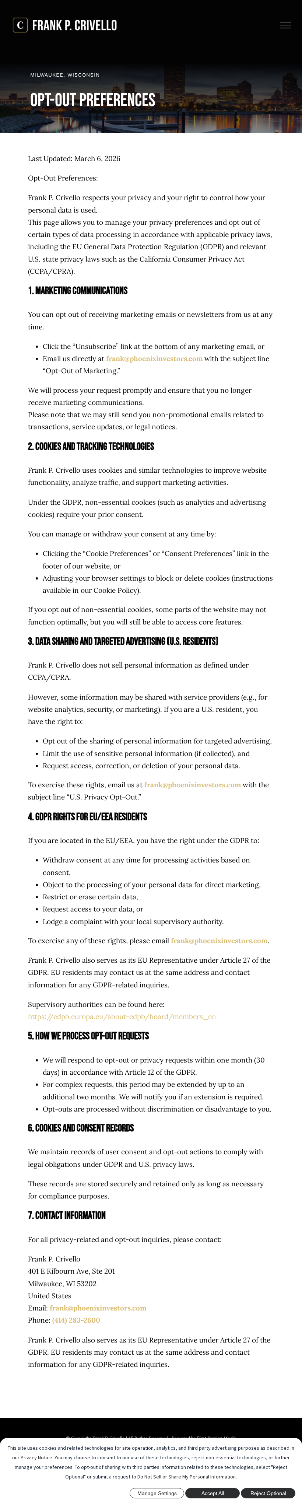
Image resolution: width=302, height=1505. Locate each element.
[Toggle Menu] (285, 25)
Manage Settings (157, 1493)
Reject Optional (268, 1493)
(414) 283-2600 (76, 1320)
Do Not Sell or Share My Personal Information (186, 1476)
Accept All (212, 1493)
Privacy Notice (36, 1457)
